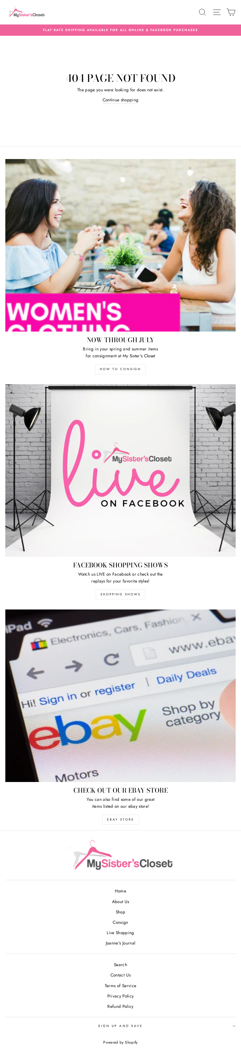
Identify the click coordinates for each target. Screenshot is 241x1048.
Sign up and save (120, 1026)
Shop (120, 912)
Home (120, 891)
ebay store (120, 819)
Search (120, 964)
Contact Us (120, 975)
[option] (120, 30)
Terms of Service (120, 985)
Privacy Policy (120, 996)
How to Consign (120, 369)
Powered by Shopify (120, 1042)
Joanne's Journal (120, 943)
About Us (120, 901)
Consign (120, 922)
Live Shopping (120, 932)
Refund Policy (120, 1006)
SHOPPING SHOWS (120, 594)
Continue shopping (121, 100)
